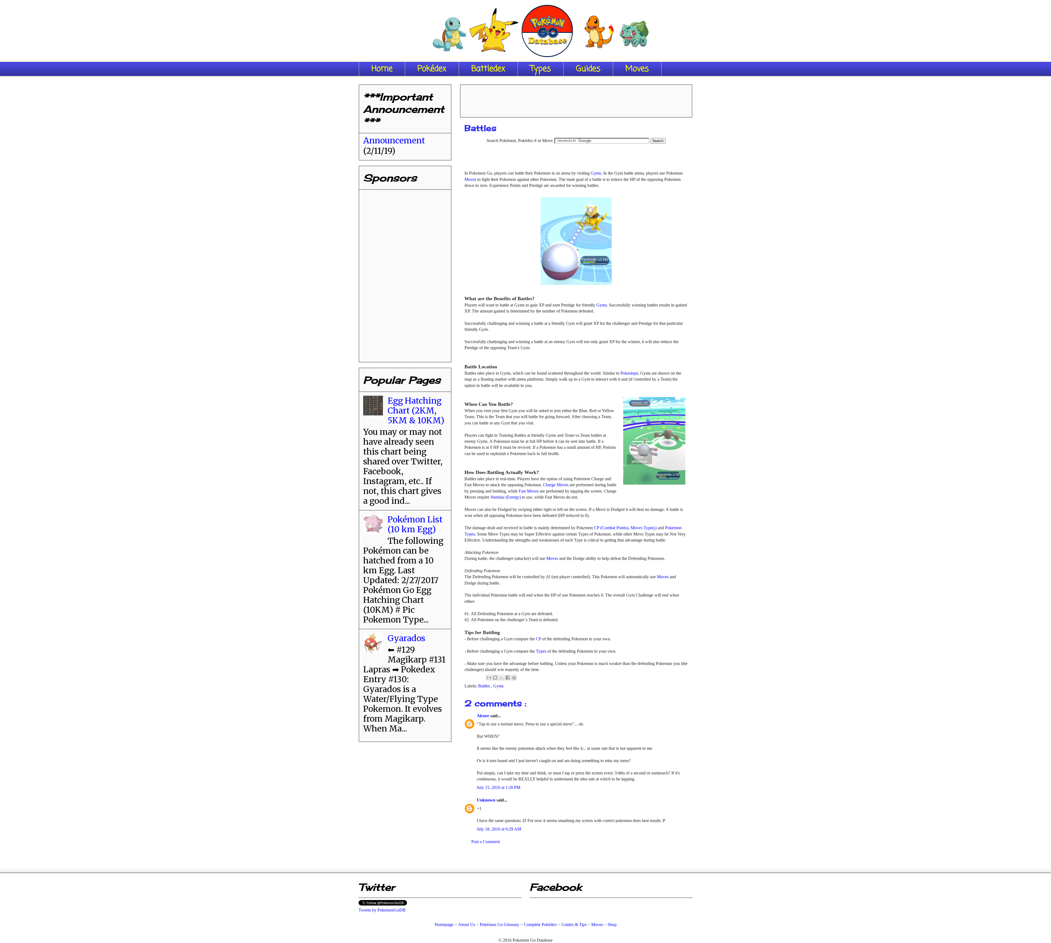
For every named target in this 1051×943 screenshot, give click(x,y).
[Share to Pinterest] (514, 677)
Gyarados (406, 638)
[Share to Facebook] (507, 677)
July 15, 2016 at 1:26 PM (498, 787)
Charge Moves (555, 484)
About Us (466, 924)
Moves (637, 69)
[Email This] (489, 677)
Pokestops (629, 373)
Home (381, 69)
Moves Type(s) (644, 527)
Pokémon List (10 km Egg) (415, 524)
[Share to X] (501, 677)
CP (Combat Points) (611, 527)
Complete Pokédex (540, 924)
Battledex (488, 69)
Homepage (444, 924)
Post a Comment (485, 841)
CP (539, 639)
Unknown (486, 800)
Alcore (483, 715)
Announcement (394, 140)
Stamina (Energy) (505, 497)
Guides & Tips (574, 924)
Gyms (596, 173)
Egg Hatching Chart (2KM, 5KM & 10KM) (416, 410)
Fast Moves (529, 491)
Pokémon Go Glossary (499, 924)
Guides (588, 69)
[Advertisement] (576, 99)
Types (540, 69)
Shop (612, 924)
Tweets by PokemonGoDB (382, 910)
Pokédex (431, 69)
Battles (484, 686)
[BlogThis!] (495, 677)
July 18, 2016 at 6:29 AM (499, 829)
